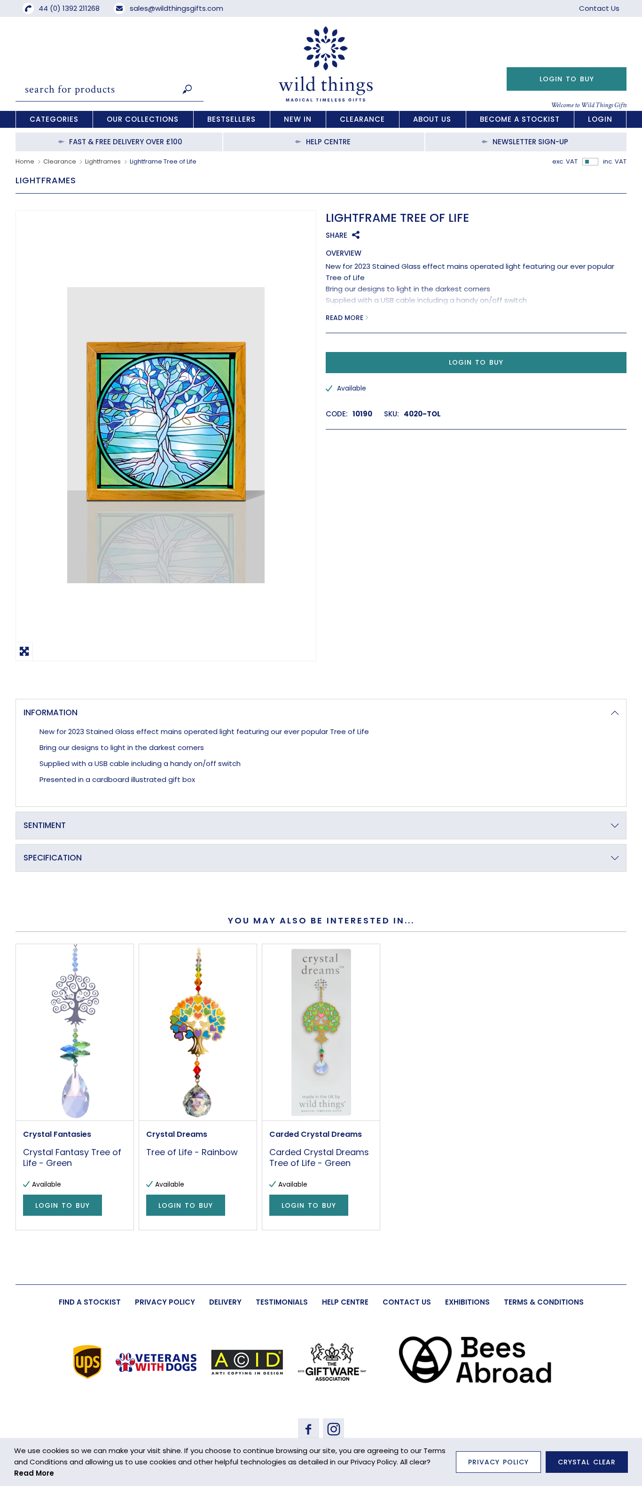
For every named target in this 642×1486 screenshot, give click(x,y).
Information (50, 712)
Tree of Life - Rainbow (192, 1152)
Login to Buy (567, 79)
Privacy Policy (498, 1462)
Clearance (59, 161)
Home (25, 161)
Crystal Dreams (176, 1134)
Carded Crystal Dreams (315, 1134)
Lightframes (103, 161)
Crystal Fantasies (57, 1134)
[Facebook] (308, 1428)
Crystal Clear (587, 1462)
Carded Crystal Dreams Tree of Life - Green (319, 1157)
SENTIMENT (44, 825)
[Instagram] (333, 1428)
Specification (52, 857)
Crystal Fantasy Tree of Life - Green (72, 1157)
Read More (344, 317)
